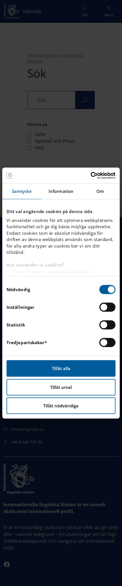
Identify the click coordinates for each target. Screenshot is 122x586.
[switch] (107, 307)
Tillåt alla (61, 368)
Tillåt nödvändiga (61, 406)
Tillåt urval (61, 387)
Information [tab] (61, 191)
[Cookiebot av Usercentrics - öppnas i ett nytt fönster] (90, 175)
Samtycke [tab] (22, 191)
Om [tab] (100, 191)
